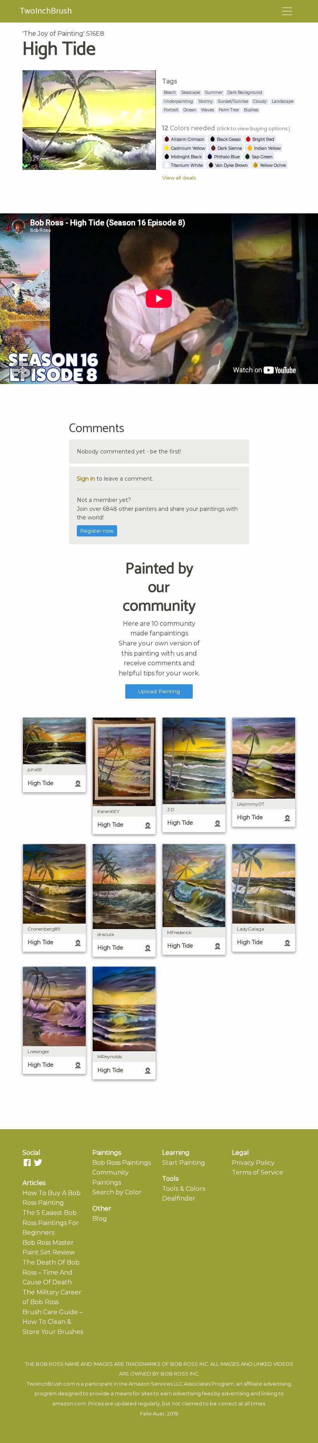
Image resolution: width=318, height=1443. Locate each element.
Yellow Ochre (272, 165)
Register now (97, 531)
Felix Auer (152, 1414)
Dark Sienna (229, 148)
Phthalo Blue (226, 156)
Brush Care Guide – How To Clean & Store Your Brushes (52, 1322)
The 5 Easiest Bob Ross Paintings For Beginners (50, 1222)
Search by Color (117, 1192)
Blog (99, 1218)
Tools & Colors (183, 1188)
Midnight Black (186, 156)
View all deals (179, 178)
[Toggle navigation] (287, 11)
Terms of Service (257, 1172)
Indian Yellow (267, 148)
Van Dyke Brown (231, 165)
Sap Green (262, 156)
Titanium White (186, 165)
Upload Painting (159, 691)
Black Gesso (228, 139)
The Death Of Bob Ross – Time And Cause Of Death (51, 1272)
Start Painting (183, 1162)
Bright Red (262, 139)
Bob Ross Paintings (121, 1162)
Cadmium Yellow (187, 148)
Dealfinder (178, 1198)
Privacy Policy (253, 1162)
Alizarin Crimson (187, 139)
